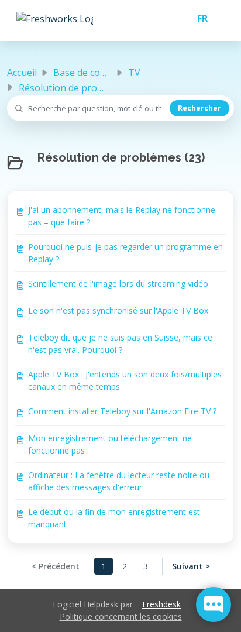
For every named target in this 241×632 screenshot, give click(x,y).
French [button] (198, 18)
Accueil (22, 72)
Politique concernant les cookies (121, 616)
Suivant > (191, 566)
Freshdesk (161, 604)
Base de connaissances (103, 72)
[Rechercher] (199, 108)
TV (134, 72)
